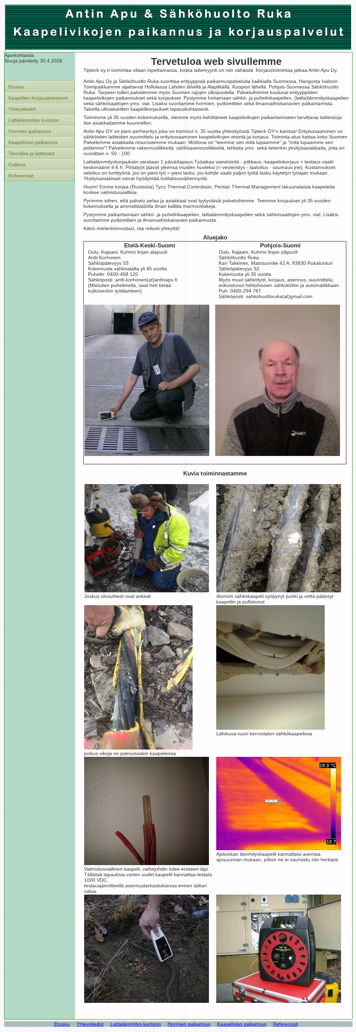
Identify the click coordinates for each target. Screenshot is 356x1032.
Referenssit (20, 175)
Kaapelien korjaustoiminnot (38, 98)
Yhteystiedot (21, 109)
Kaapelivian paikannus (33, 142)
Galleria (16, 164)
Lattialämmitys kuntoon (33, 120)
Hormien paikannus (29, 131)
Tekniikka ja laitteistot (31, 153)
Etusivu (16, 87)
